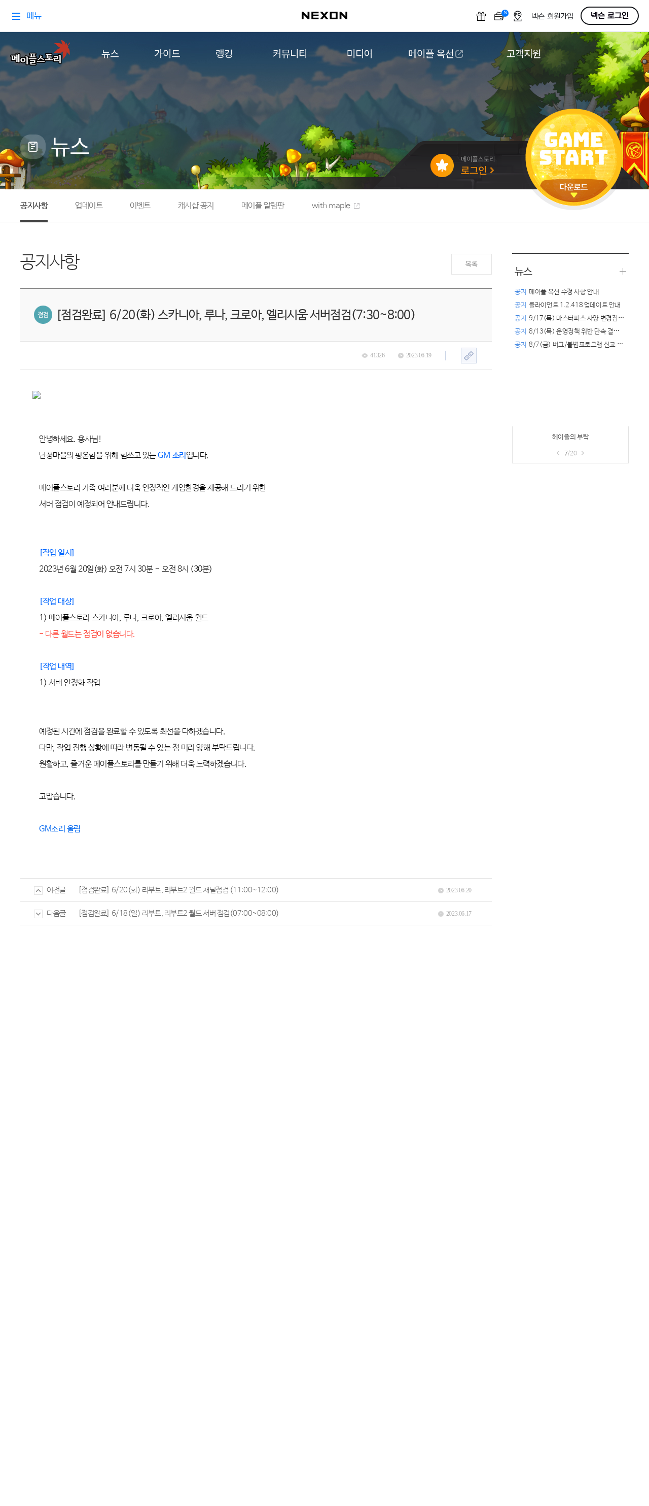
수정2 (541, 440)
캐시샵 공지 (196, 206)
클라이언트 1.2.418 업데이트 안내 (568, 305)
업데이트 (88, 206)
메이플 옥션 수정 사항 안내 (557, 292)
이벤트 (140, 206)
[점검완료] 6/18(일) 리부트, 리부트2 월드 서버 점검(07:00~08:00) (178, 913)
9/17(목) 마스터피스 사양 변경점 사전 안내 (579, 318)
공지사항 (34, 206)
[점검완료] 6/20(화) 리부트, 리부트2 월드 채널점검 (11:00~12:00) (178, 890)
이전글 (56, 890)
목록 (471, 264)
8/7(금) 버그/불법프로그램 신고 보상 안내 (578, 345)
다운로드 (574, 191)
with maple (331, 206)
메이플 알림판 (262, 206)
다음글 (56, 913)
